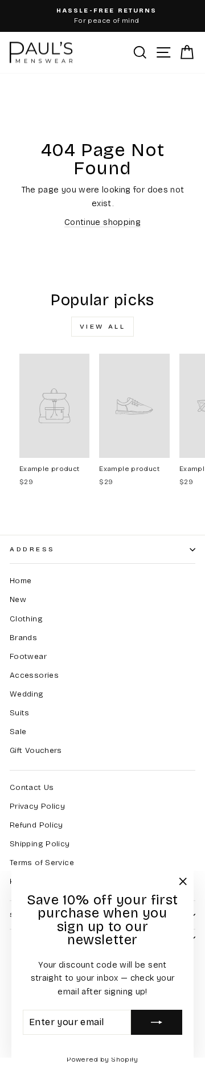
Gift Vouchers (36, 750)
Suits (20, 713)
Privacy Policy (37, 806)
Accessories (34, 675)
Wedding (27, 694)
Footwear (28, 656)
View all (103, 326)
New (18, 599)
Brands (23, 637)
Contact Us (32, 787)
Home (20, 580)
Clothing (26, 619)
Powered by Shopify (102, 1059)
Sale (18, 731)
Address (32, 549)
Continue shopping (102, 222)
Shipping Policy (40, 844)
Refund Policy (36, 825)
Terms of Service (42, 862)
